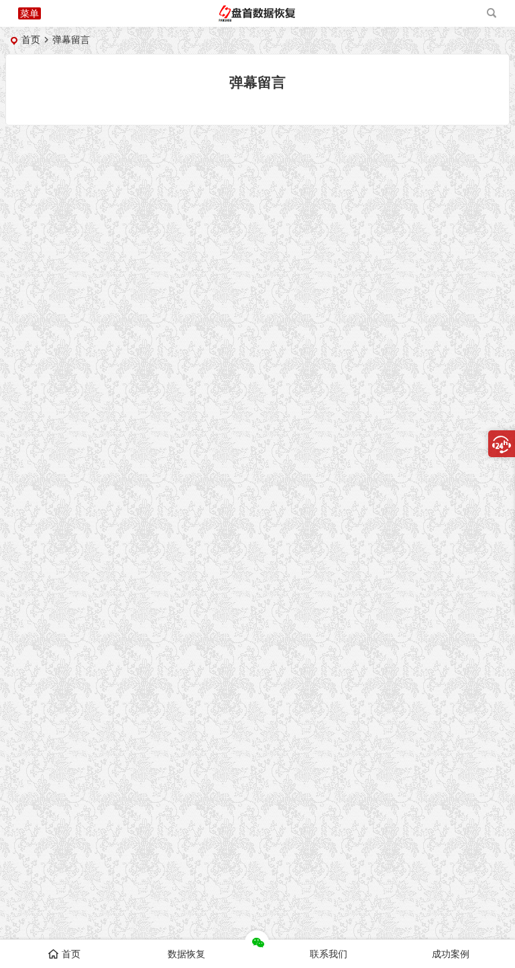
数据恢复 (186, 954)
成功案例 (450, 954)
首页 (30, 39)
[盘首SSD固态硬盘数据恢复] (257, 18)
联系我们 (328, 954)
